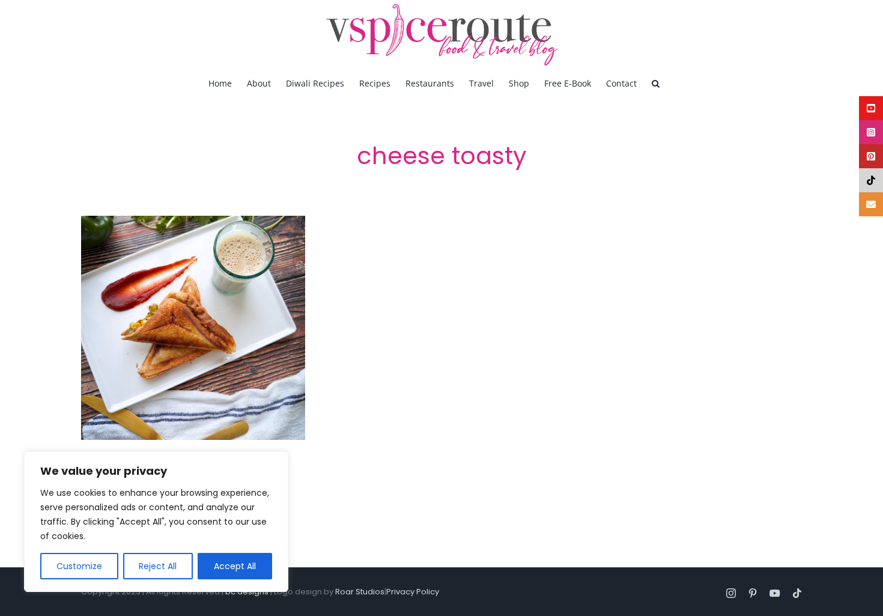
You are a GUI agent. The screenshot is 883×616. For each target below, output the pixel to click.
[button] (656, 83)
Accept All (235, 566)
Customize (79, 566)
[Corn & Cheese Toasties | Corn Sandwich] (193, 328)
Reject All (158, 566)
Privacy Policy (412, 591)
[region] (156, 521)
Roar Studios (359, 591)
